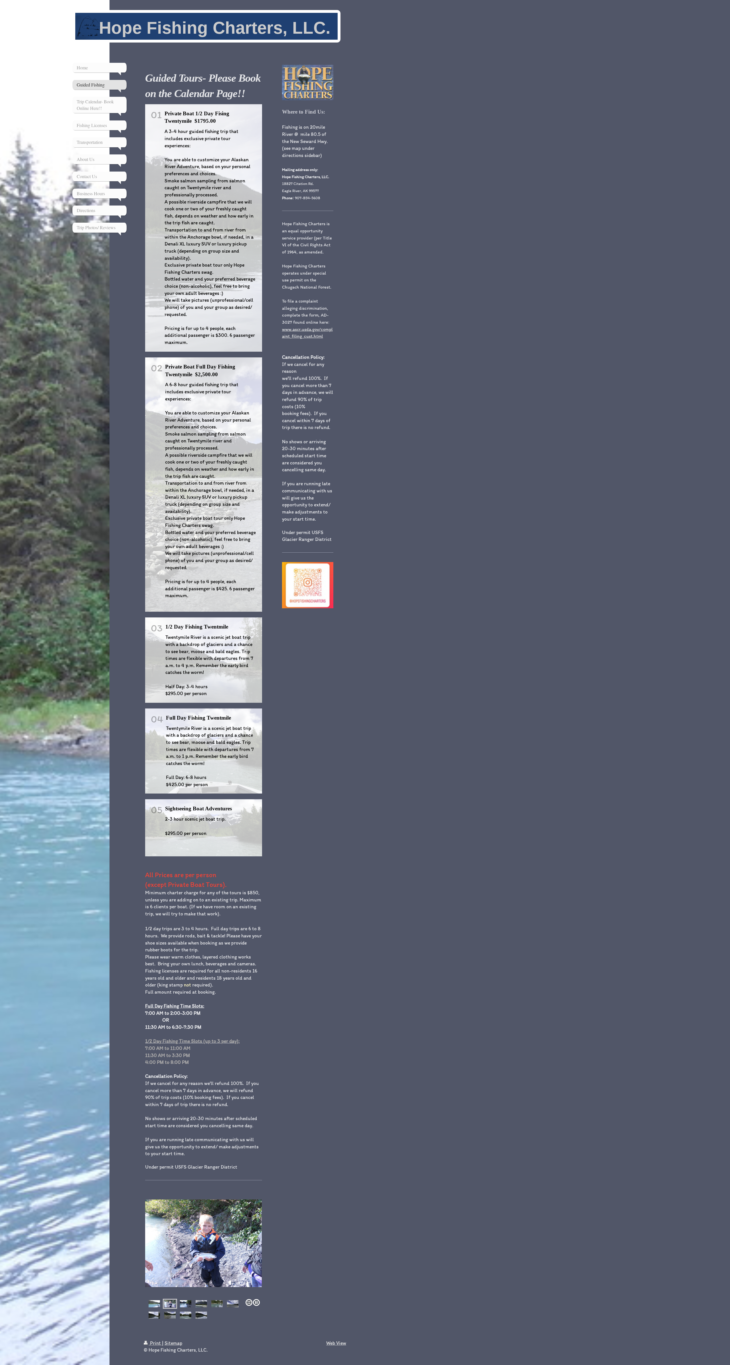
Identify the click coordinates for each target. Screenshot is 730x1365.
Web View (336, 1343)
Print (155, 1343)
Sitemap (173, 1343)
